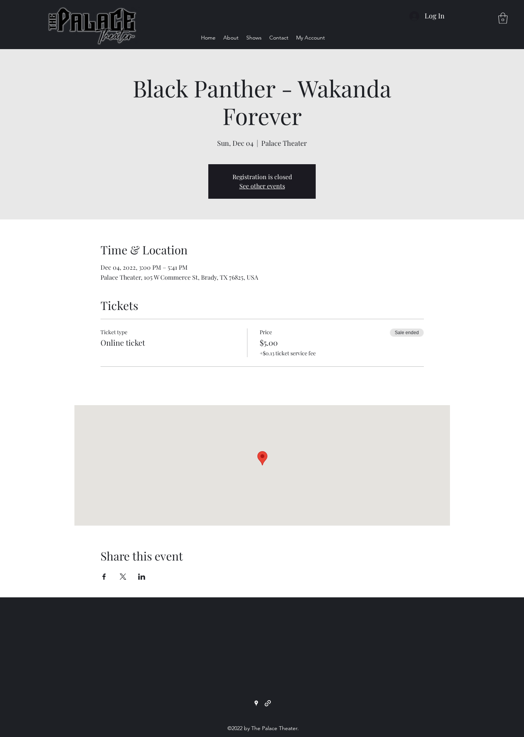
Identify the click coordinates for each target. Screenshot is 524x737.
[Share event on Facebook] (104, 577)
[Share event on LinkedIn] (141, 577)
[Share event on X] (123, 577)
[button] (503, 18)
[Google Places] (256, 703)
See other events (262, 186)
